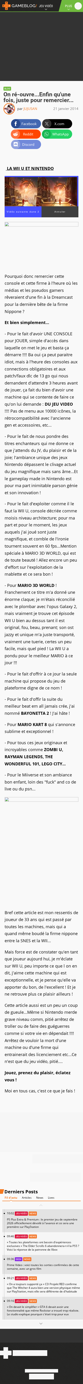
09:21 (43, 1284)
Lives (51, 1198)
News (39, 1198)
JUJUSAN (30, 108)
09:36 (43, 1264)
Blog (7, 88)
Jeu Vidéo (46, 6)
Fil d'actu (11, 1198)
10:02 (42, 1220)
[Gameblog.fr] (18, 5)
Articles (27, 1198)
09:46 (43, 1243)
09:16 (43, 1307)
